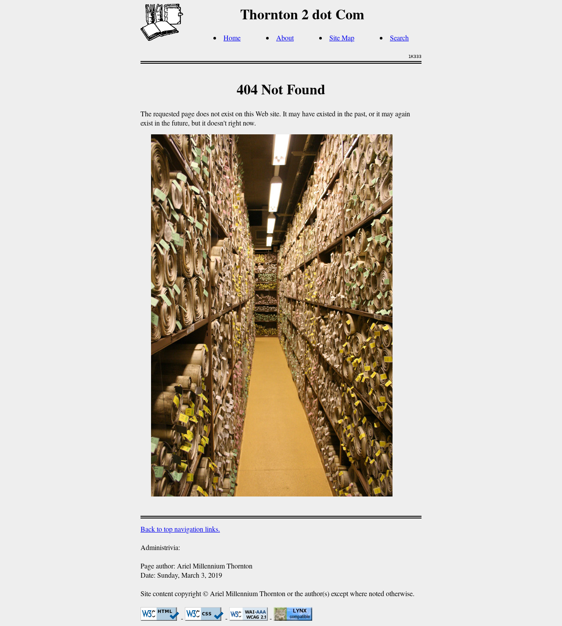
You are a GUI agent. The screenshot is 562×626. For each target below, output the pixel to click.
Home (232, 37)
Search (399, 37)
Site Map (341, 37)
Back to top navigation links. (180, 528)
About (285, 37)
